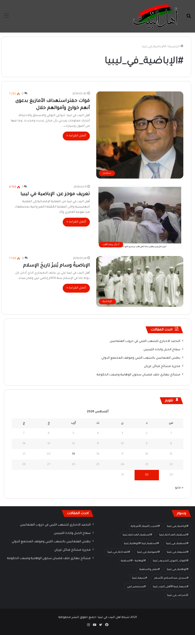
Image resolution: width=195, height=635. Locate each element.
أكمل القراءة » (76, 136)
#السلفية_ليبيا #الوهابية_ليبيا (141, 543)
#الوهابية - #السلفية (133, 560)
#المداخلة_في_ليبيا (118, 552)
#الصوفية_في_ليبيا (148, 552)
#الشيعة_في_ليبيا (177, 552)
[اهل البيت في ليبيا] (155, 16)
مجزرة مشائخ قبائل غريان (162, 366)
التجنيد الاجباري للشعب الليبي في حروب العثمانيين (145, 341)
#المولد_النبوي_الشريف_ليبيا (170, 560)
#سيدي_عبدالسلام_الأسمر (171, 578)
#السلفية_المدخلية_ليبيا (137, 534)
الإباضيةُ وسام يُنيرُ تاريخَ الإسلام (56, 265)
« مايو (179, 488)
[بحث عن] (188, 18)
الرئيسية (174, 47)
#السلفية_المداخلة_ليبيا (173, 534)
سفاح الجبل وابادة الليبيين (161, 350)
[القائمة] (6, 18)
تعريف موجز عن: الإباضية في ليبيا (55, 194)
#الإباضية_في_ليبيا (177, 526)
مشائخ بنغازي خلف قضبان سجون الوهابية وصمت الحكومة (138, 375)
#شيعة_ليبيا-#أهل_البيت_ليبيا (170, 586)
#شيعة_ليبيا (139, 578)
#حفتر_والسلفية (149, 569)
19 (73, 454)
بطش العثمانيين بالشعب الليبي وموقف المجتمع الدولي (140, 358)
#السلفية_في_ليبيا (177, 543)
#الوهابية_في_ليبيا (177, 569)
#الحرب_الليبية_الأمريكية (145, 526)
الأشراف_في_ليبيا (177, 595)
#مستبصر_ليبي (136, 586)
